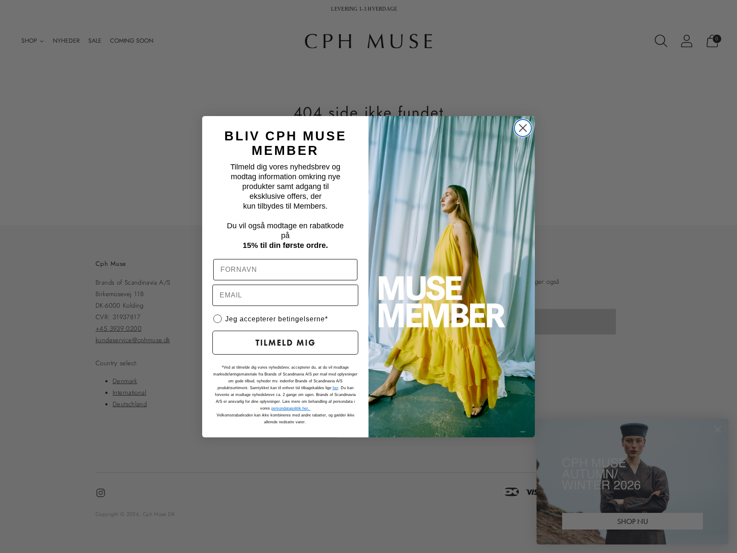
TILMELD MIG (285, 342)
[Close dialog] (522, 128)
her (335, 388)
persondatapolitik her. (290, 408)
